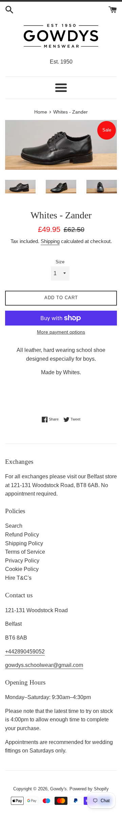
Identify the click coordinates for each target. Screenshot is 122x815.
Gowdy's (58, 788)
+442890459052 (25, 651)
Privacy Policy (22, 561)
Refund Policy (22, 534)
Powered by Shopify (89, 788)
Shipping (50, 241)
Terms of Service (25, 552)
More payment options (61, 332)
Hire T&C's (18, 578)
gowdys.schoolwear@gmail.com (44, 665)
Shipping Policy (24, 543)
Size (60, 261)
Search (13, 526)
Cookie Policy (22, 569)
